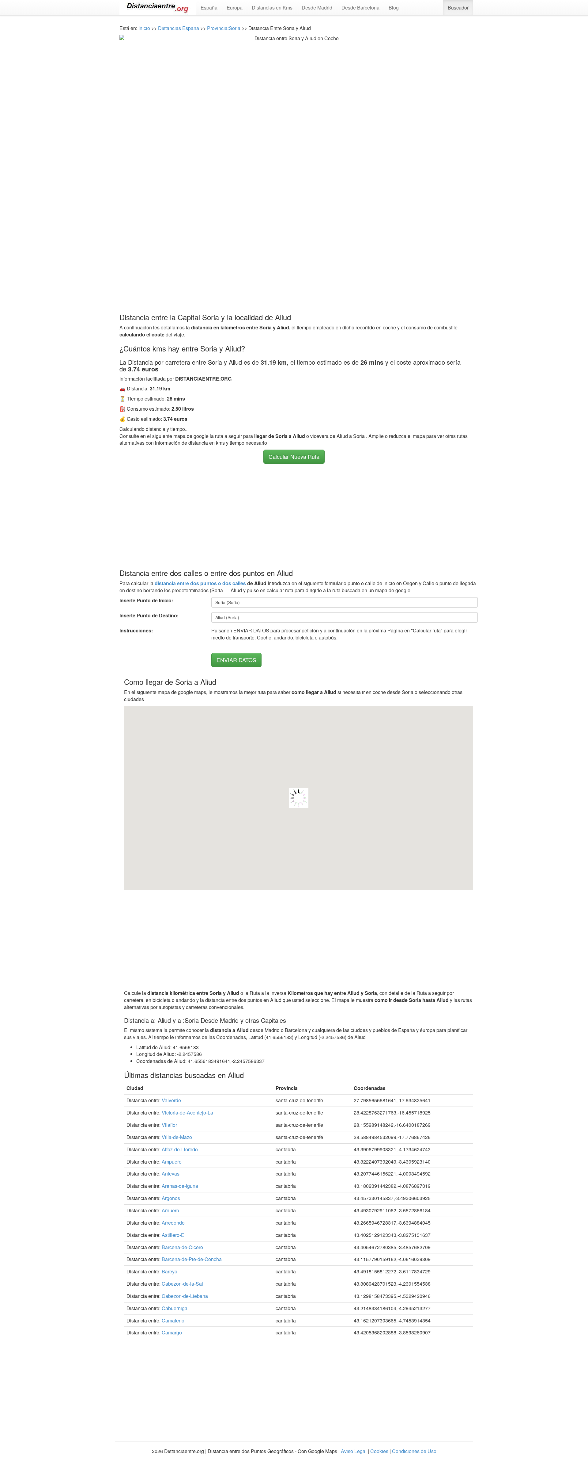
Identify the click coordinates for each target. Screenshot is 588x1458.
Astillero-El (174, 1234)
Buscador (458, 7)
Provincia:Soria (223, 28)
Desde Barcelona (360, 7)
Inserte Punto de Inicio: (146, 600)
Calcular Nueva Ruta (294, 456)
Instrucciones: (136, 630)
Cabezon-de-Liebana (185, 1295)
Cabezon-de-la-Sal (182, 1283)
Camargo (172, 1332)
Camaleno (173, 1320)
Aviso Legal (354, 1451)
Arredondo (173, 1222)
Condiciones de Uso (414, 1451)
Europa (235, 7)
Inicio (144, 28)
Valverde (171, 1100)
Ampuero (172, 1161)
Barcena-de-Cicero (182, 1247)
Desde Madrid (317, 7)
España (209, 7)
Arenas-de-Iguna (180, 1185)
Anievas (170, 1173)
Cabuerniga (174, 1308)
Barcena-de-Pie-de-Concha (192, 1259)
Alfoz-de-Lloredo (180, 1149)
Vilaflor (169, 1124)
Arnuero (170, 1210)
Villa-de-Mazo (177, 1137)
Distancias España (178, 28)
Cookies (379, 1451)
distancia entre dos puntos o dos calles (200, 583)
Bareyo (169, 1271)
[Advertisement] (294, 250)
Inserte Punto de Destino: (149, 615)
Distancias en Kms (272, 7)
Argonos (171, 1198)
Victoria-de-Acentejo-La (187, 1112)
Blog (394, 7)
